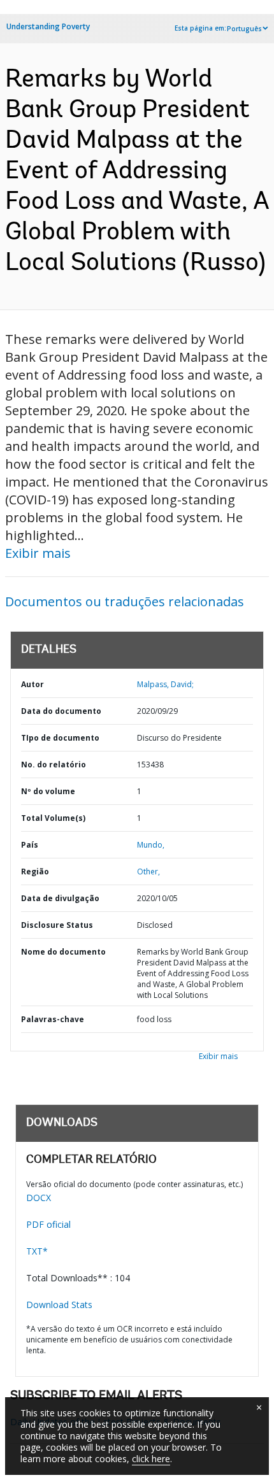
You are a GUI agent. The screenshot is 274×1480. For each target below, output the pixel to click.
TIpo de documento (60, 737)
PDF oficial (48, 1224)
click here (151, 1459)
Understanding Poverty (48, 26)
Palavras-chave (52, 1019)
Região (35, 871)
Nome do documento (63, 951)
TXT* (37, 1251)
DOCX (38, 1198)
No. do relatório (53, 764)
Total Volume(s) (53, 818)
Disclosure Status (57, 925)
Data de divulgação (60, 898)
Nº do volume (48, 791)
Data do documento (61, 711)
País (29, 844)
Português (244, 28)
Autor (32, 684)
